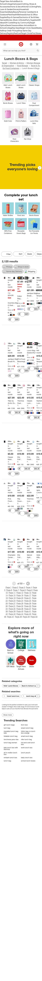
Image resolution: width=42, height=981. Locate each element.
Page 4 (29, 587)
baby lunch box (26, 757)
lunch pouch (25, 752)
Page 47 (10, 617)
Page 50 (34, 617)
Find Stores (36, 33)
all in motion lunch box (10, 753)
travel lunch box (13, 696)
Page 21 (27, 598)
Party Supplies (31, 20)
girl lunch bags (9, 725)
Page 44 (19, 614)
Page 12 (19, 592)
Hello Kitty (37, 560)
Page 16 (19, 595)
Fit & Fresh (18, 364)
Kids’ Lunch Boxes (11, 686)
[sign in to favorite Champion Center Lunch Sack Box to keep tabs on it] (12, 572)
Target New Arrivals (8, 1)
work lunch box (26, 747)
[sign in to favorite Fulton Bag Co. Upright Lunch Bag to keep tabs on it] (22, 314)
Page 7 (16, 590)
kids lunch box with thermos (11, 748)
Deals (8, 25)
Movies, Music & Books (15, 20)
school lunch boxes (28, 761)
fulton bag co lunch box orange (28, 732)
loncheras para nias (11, 739)
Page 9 (29, 590)
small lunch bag (27, 736)
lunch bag (7, 761)
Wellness (21, 14)
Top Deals (16, 28)
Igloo (37, 495)
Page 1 (8, 587)
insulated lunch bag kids (11, 732)
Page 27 (12, 603)
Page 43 (12, 614)
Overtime (8, 308)
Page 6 (9, 590)
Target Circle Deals (28, 28)
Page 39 (12, 611)
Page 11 (12, 592)
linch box (24, 725)
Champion (8, 560)
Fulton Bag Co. (18, 301)
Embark (18, 503)
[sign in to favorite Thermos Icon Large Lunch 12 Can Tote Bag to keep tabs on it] (32, 515)
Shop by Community (21, 22)
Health (14, 14)
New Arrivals (25, 25)
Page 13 (27, 592)
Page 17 (27, 595)
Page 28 (19, 603)
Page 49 (26, 617)
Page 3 (22, 587)
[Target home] (21, 44)
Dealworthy (27, 355)
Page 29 (27, 603)
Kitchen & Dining (30, 6)
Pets (9, 14)
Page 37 (27, 609)
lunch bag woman (10, 742)
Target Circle (26, 33)
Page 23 (12, 601)
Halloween (16, 4)
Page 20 (19, 598)
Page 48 (18, 617)
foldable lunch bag (10, 736)
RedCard (17, 33)
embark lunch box (10, 757)
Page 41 (27, 611)
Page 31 (12, 606)
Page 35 (12, 609)
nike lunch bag (26, 739)
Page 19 (12, 598)
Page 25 (27, 601)
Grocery (16, 9)
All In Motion (37, 298)
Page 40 (19, 611)
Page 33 (27, 606)
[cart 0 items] (37, 44)
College (9, 4)
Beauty (16, 12)
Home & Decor (16, 6)
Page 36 (19, 609)
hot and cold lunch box (28, 743)
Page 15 (12, 595)
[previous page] (14, 583)
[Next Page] (40, 168)
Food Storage (22, 65)
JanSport (28, 298)
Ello (18, 462)
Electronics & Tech (26, 17)
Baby (11, 12)
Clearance (15, 25)
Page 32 (19, 606)
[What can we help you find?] (21, 50)
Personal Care (25, 12)
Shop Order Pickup (10, 30)
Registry (10, 33)
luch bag (7, 728)
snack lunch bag (27, 728)
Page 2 (15, 587)
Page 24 (19, 601)
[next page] (28, 583)
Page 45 (27, 614)
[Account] (31, 44)
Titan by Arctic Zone (9, 405)
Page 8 (23, 590)
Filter (8, 254)
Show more (7, 715)
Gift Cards (9, 22)
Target (4, 63)
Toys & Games (13, 17)
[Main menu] (4, 44)
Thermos (18, 405)
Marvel (27, 560)
